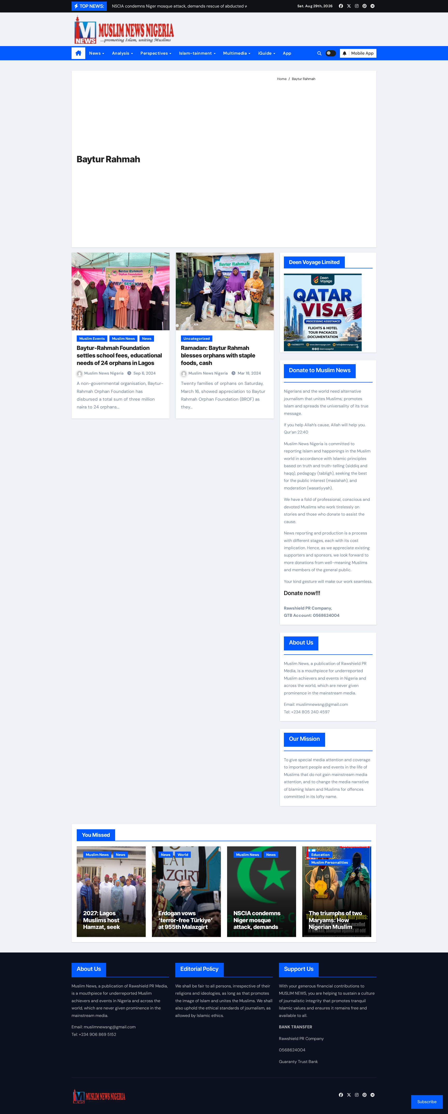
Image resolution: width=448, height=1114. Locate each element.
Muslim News (123, 338)
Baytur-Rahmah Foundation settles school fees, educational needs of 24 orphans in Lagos (119, 355)
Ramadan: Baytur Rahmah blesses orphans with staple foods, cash (218, 355)
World (183, 854)
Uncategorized (197, 338)
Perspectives (155, 53)
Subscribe (427, 1101)
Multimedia (235, 53)
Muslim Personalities (329, 862)
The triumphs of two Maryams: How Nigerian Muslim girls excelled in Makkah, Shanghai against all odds (335, 930)
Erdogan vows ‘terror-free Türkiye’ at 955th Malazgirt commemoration (185, 923)
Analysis (121, 53)
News (95, 53)
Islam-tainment (196, 53)
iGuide (265, 53)
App (287, 53)
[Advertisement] (322, 162)
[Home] (78, 53)
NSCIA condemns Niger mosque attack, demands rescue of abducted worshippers (259, 927)
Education (320, 854)
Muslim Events (92, 338)
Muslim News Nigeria (104, 373)
